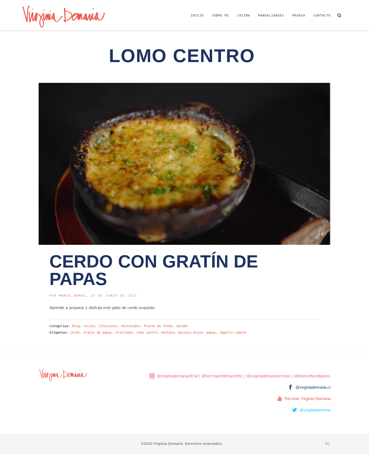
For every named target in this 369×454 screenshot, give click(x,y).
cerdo (75, 332)
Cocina (243, 15)
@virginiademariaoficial (177, 376)
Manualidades (271, 15)
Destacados (130, 326)
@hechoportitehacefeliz (222, 376)
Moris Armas (72, 295)
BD (327, 444)
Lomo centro (146, 332)
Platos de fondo (158, 326)
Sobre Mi (220, 15)
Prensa (298, 15)
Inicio (197, 15)
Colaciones (108, 326)
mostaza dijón (190, 332)
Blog (76, 326)
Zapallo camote (233, 332)
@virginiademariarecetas (269, 376)
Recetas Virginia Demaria (307, 398)
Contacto (322, 15)
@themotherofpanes (312, 376)
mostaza (167, 332)
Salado (181, 326)
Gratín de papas (97, 332)
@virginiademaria (315, 410)
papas (211, 332)
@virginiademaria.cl (313, 387)
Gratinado (124, 332)
